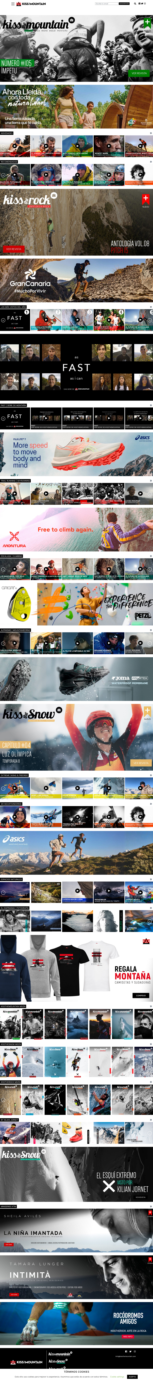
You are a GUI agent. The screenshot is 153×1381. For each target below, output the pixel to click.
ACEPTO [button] (132, 1377)
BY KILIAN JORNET (9, 1120)
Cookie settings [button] (117, 1376)
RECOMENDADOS (9, 162)
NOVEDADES (7, 133)
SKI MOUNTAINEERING (11, 804)
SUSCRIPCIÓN (124, 3)
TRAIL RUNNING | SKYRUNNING (15, 481)
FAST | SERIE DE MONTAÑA (13, 405)
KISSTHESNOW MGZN (11, 1044)
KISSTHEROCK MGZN (10, 1082)
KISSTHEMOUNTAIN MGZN (13, 1006)
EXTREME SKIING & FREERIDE (14, 775)
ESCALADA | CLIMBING (11, 556)
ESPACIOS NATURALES (11, 879)
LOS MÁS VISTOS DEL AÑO (13, 307)
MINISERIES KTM (8, 1206)
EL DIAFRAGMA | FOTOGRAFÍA (15, 908)
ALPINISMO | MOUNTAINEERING (15, 630)
